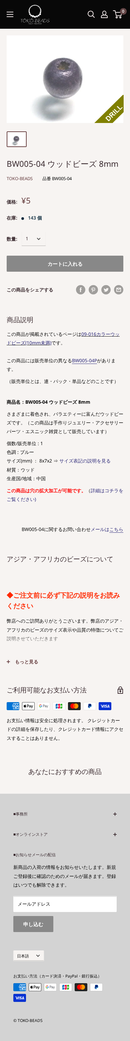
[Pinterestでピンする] (93, 289)
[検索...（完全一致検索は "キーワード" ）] (91, 14)
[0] (118, 14)
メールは (107, 529)
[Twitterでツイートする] (106, 289)
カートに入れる (65, 263)
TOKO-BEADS (20, 178)
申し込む (33, 924)
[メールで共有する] (118, 289)
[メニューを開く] (10, 14)
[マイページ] (104, 14)
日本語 (23, 955)
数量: (12, 239)
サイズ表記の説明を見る (85, 461)
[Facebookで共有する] (80, 289)
